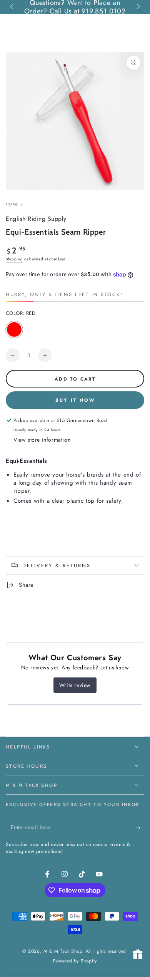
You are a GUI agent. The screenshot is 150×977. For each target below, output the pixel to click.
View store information (41, 440)
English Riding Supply (36, 219)
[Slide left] (12, 7)
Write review (75, 685)
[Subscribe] (139, 827)
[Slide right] (137, 7)
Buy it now (75, 400)
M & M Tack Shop (62, 951)
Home (12, 204)
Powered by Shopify (75, 961)
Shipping (14, 259)
